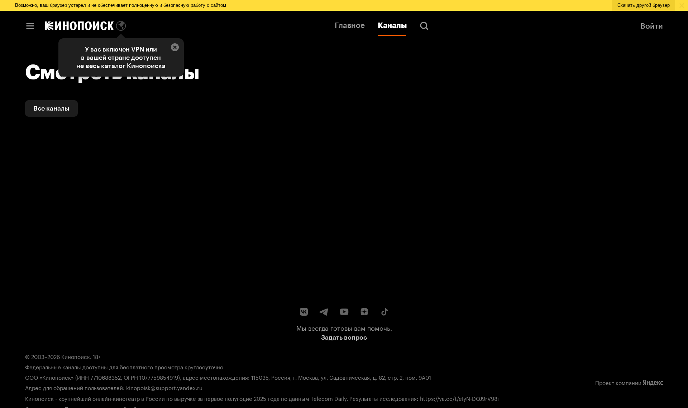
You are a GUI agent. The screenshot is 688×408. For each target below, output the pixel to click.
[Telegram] (324, 312)
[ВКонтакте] (304, 312)
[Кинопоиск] (79, 26)
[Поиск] (424, 26)
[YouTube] (344, 312)
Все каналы (51, 108)
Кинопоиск (75, 356)
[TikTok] (384, 312)
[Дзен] (364, 312)
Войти (651, 25)
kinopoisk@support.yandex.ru (164, 387)
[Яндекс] (653, 382)
